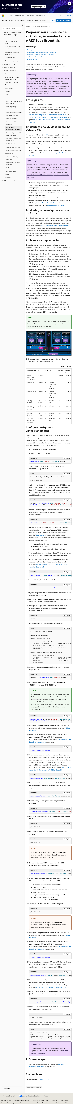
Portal (52, 20)
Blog (47, 1100)
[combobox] (12, 28)
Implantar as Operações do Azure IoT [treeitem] (13, 139)
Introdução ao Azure (63, 20)
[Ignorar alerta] (69, 3)
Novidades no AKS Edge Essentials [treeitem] (12, 84)
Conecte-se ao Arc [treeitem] (11, 119)
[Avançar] (60, 15)
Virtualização (39, 535)
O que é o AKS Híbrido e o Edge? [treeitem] (12, 42)
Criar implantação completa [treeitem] (11, 108)
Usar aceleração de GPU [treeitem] (13, 150)
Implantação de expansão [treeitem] (14, 112)
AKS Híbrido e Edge (42, 26)
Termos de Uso (35, 1103)
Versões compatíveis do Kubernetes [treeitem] (12, 53)
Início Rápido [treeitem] (9, 88)
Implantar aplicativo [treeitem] (12, 115)
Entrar (69, 15)
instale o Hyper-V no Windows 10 (47, 203)
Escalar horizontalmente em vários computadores (52, 987)
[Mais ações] (70, 26)
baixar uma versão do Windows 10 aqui (46, 120)
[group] (50, 504)
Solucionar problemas (36, 1067)
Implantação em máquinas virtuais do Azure (40, 54)
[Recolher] (22, 25)
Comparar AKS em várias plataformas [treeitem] (12, 48)
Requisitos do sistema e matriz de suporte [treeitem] (12, 78)
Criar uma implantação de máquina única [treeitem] (14, 102)
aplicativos (61, 1064)
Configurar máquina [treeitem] (12, 98)
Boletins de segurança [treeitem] (11, 61)
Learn (28, 26)
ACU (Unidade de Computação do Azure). (55, 226)
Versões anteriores (38, 1100)
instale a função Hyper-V (55, 205)
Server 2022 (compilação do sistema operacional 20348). (48, 117)
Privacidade (63, 1100)
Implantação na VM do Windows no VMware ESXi (41, 52)
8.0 (46, 135)
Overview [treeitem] (8, 74)
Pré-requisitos (31, 50)
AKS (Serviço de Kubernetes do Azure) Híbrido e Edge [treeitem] (13, 34)
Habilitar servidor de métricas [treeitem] (12, 123)
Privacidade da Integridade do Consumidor (14, 1103)
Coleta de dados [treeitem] (10, 57)
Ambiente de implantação (35, 57)
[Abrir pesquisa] (64, 15)
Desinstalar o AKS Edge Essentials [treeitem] (13, 163)
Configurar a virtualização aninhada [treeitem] (13, 128)
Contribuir (55, 1100)
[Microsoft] (3, 16)
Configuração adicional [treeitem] (13, 147)
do (45, 105)
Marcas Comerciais (47, 1103)
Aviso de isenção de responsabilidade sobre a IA (15, 1100)
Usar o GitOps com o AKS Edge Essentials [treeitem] (13, 134)
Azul (33, 26)
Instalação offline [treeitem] (11, 144)
